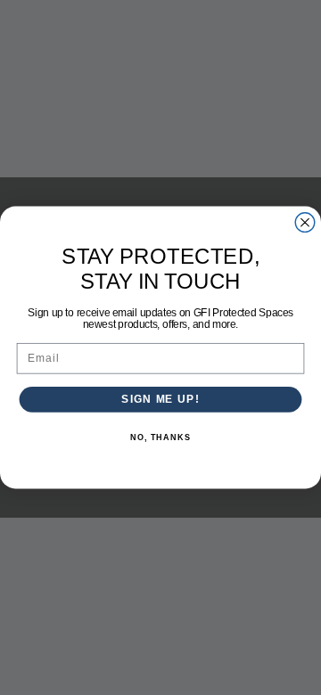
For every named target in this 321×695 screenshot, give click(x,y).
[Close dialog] (305, 223)
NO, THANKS (160, 437)
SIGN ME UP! (160, 399)
